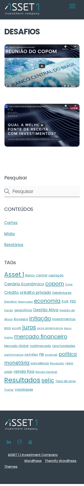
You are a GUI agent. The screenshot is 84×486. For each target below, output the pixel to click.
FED (73, 301)
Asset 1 (14, 274)
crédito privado (35, 292)
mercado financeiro (40, 336)
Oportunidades (63, 346)
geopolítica (23, 310)
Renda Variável (46, 372)
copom (54, 283)
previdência (40, 363)
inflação (40, 318)
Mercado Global (16, 346)
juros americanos (50, 328)
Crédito (11, 292)
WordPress (33, 461)
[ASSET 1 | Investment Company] (22, 13)
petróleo (31, 355)
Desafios (10, 301)
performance (14, 355)
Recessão (57, 363)
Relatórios (14, 244)
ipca (7, 328)
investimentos (63, 319)
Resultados (22, 379)
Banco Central (36, 275)
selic (47, 380)
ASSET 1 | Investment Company (33, 455)
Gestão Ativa (46, 310)
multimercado (40, 346)
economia (47, 300)
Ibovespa (21, 319)
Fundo (8, 310)
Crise (69, 284)
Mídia (9, 234)
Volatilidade (24, 390)
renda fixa (24, 371)
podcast (51, 355)
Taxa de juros (65, 381)
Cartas (10, 222)
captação (56, 275)
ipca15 (16, 328)
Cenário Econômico (24, 284)
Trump (9, 390)
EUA (65, 301)
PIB (41, 354)
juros (29, 327)
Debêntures (61, 293)
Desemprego (25, 301)
